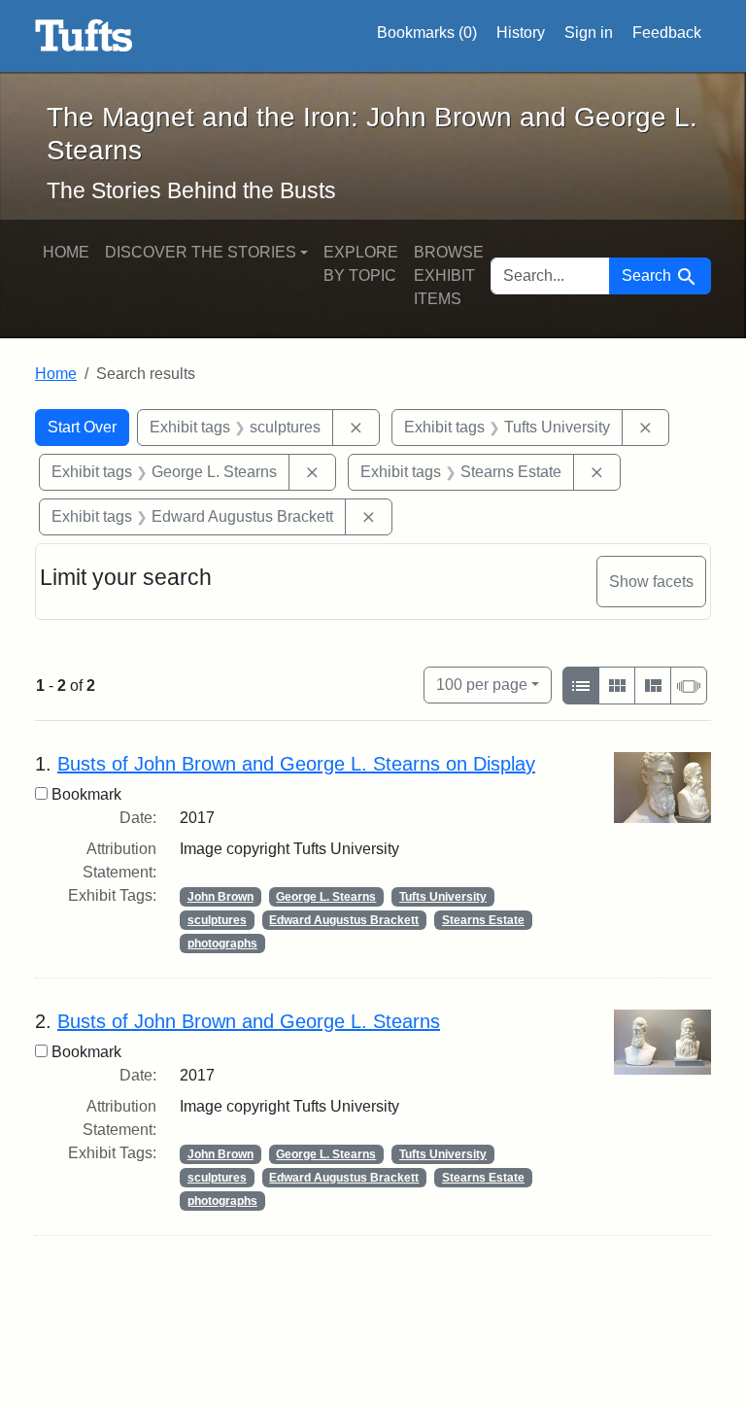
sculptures (217, 920)
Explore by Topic (360, 264)
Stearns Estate (483, 920)
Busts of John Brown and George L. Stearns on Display (296, 763)
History (520, 32)
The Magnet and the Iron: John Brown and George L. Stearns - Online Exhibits (84, 35)
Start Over (82, 427)
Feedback (666, 32)
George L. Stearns (326, 897)
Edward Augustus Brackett (344, 920)
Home (66, 252)
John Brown (220, 897)
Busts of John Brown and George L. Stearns (248, 1021)
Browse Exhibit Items (449, 275)
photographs (222, 943)
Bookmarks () (427, 32)
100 (481, 684)
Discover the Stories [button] (200, 252)
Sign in (588, 32)
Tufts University (443, 897)
